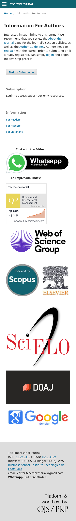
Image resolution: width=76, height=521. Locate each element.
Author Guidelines (31, 47)
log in (50, 55)
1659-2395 (23, 457)
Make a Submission (21, 72)
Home (8, 13)
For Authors (13, 125)
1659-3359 (49, 457)
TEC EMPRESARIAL (21, 4)
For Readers (13, 119)
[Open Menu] (4, 4)
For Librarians (14, 131)
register (9, 51)
